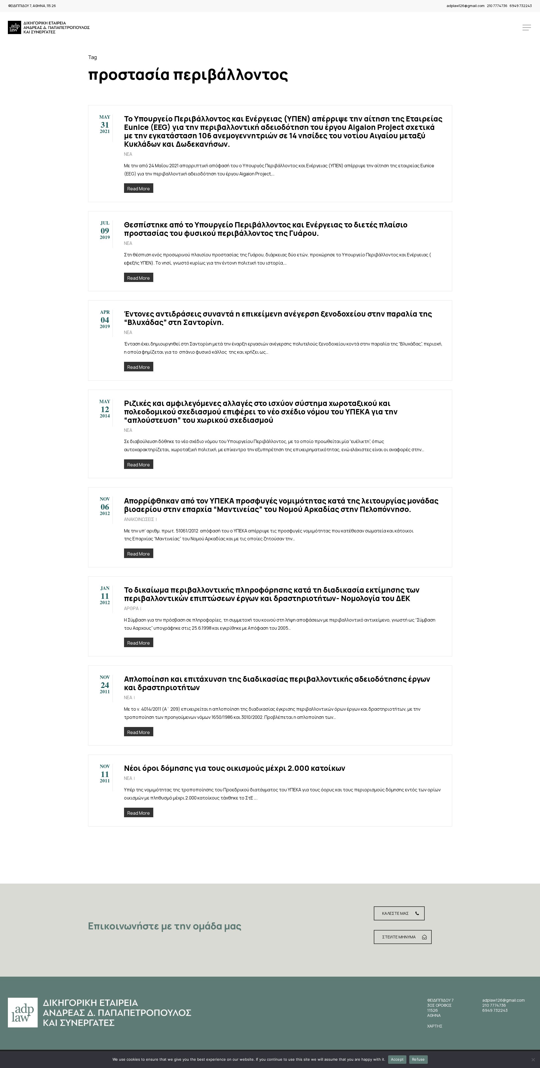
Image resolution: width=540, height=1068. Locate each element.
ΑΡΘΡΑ (131, 608)
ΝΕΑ (128, 154)
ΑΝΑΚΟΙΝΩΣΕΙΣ (139, 519)
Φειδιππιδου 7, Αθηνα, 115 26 (32, 5)
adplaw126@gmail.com (466, 5)
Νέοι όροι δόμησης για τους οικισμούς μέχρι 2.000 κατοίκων (234, 768)
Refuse (418, 1059)
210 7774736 (497, 5)
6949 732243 (521, 5)
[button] (527, 28)
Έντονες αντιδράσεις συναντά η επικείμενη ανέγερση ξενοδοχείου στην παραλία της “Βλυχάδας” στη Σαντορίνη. (278, 318)
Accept (397, 1059)
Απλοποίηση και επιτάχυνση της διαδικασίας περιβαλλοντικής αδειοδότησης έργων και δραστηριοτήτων (277, 683)
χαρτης (434, 1026)
